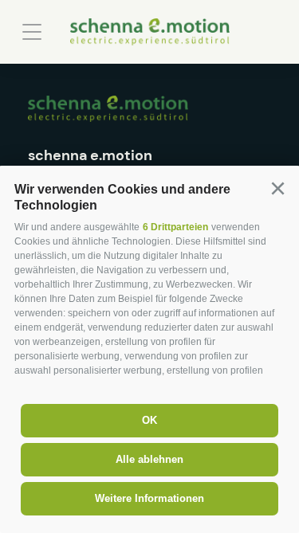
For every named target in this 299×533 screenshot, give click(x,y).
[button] (277, 189)
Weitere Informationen (149, 498)
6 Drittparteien (175, 227)
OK (149, 420)
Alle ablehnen (149, 459)
